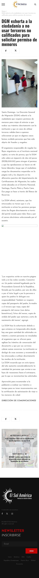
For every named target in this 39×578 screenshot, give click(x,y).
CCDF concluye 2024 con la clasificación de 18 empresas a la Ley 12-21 (19, 439)
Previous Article (20, 435)
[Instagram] (12, 514)
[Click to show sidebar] (2, 35)
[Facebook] (2, 514)
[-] (19, 4)
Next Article (18, 454)
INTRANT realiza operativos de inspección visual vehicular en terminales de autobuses (19, 459)
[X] (7, 514)
